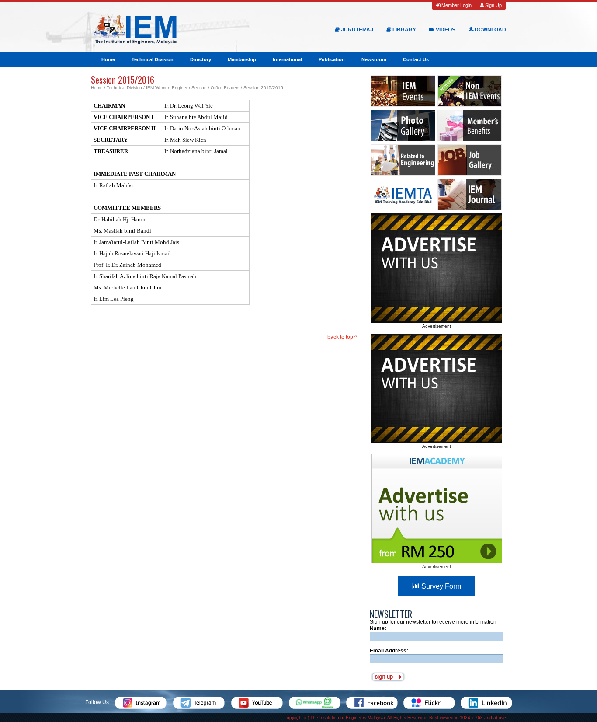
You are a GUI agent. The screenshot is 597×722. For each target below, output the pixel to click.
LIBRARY (403, 30)
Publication (332, 59)
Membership (242, 59)
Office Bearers (225, 87)
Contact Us (416, 59)
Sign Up (493, 5)
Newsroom (373, 59)
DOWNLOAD (489, 30)
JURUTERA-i (356, 30)
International (287, 59)
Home (108, 59)
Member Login (456, 5)
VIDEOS (444, 30)
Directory (200, 59)
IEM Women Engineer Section (176, 87)
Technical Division (153, 59)
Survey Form (440, 586)
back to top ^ (342, 337)
